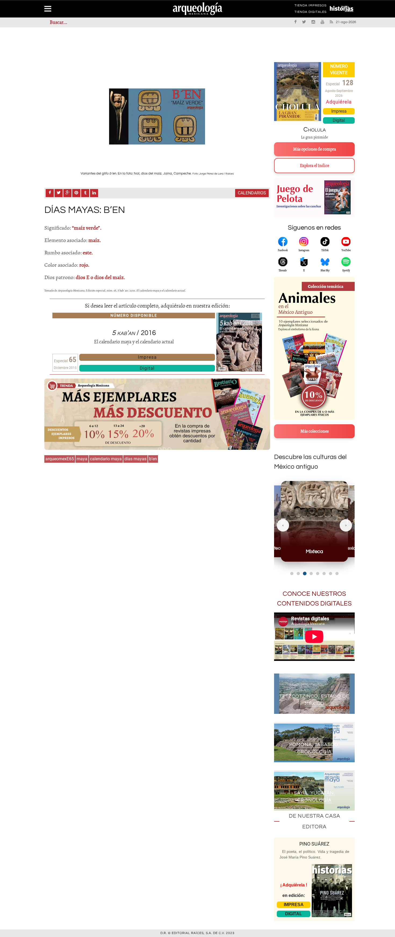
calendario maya (106, 458)
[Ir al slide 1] (291, 573)
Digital (147, 368)
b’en (153, 458)
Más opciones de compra (314, 149)
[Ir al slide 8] (337, 573)
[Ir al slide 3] (304, 573)
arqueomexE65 (59, 458)
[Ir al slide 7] (330, 573)
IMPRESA (294, 904)
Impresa (147, 357)
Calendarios (252, 192)
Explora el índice (314, 166)
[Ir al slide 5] (317, 573)
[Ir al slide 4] (311, 573)
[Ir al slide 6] (324, 573)
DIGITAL (293, 913)
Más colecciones (314, 431)
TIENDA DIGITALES (310, 13)
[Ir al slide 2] (298, 573)
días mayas (135, 458)
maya (82, 458)
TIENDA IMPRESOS (310, 6)
